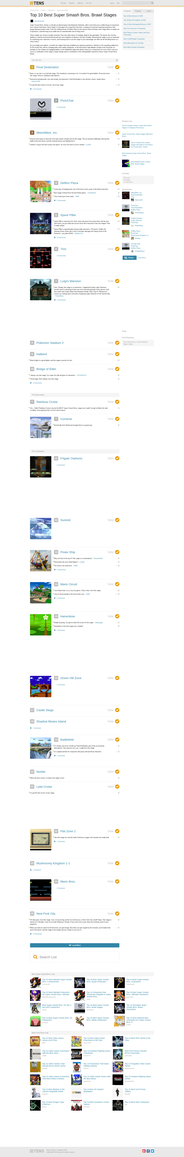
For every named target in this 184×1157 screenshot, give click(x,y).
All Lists (63, 3)
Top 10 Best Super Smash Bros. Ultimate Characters (137, 993)
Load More (75, 945)
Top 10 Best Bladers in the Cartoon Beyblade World (53, 1090)
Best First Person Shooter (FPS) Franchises (136, 1052)
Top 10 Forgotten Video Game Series (137, 1065)
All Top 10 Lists (34, 10)
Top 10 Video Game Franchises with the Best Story (55, 1052)
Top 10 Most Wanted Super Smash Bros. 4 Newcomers (57, 980)
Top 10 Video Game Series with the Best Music (96, 1077)
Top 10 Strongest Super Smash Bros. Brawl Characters (136, 1007)
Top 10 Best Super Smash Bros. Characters (137, 980)
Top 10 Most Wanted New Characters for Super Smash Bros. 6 (138, 1020)
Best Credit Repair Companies (134, 39)
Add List (80, 3)
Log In (112, 3)
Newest (71, 3)
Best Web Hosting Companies (134, 47)
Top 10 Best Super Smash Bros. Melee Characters (98, 1019)
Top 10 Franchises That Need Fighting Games (96, 1065)
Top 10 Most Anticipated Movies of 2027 (137, 24)
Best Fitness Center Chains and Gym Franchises (137, 34)
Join (117, 3)
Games (43, 10)
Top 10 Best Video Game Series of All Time (53, 1039)
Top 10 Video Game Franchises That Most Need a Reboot (55, 1077)
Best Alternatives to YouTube (134, 43)
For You (88, 3)
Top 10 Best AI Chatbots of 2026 (135, 20)
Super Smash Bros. (62, 10)
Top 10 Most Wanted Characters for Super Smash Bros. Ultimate (56, 993)
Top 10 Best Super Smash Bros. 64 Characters (57, 1019)
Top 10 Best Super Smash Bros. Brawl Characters (98, 980)
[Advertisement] (74, 163)
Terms (48, 1150)
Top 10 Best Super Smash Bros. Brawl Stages (98, 1006)
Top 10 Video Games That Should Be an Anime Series (54, 1065)
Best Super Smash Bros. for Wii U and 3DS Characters (56, 1006)
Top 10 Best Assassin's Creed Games (96, 1103)
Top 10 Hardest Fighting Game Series (138, 1077)
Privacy (53, 1150)
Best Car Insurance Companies (135, 28)
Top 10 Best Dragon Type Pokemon (53, 1103)
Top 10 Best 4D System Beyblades (93, 1090)
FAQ (65, 1150)
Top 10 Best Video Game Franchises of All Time (94, 1039)
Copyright (60, 1150)
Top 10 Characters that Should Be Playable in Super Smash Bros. (99, 994)
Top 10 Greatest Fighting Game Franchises (96, 1052)
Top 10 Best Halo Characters (137, 1102)
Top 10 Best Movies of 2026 (133, 16)
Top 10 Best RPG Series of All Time (137, 1039)
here (131, 344)
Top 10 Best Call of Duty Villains (135, 1090)
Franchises (51, 10)
